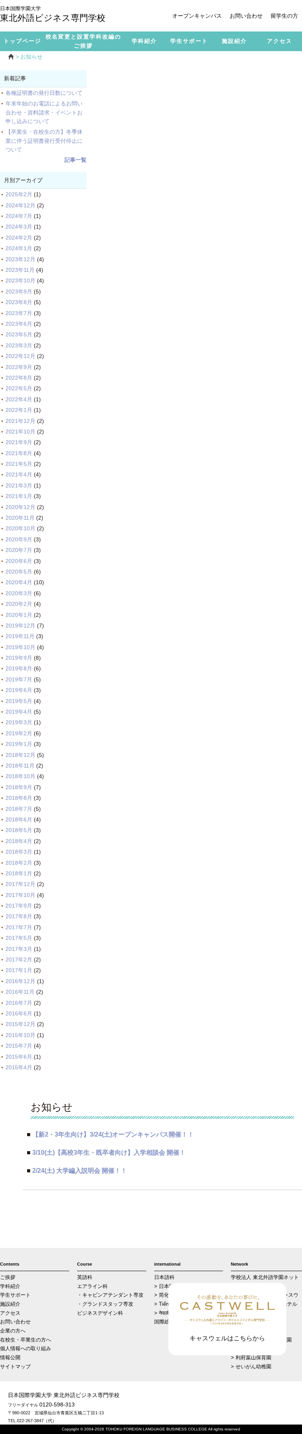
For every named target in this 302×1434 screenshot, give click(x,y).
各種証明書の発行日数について (44, 93)
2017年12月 (20, 884)
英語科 (84, 1277)
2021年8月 (19, 453)
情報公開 (10, 1357)
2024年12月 (20, 205)
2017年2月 (19, 959)
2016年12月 (20, 981)
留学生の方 (284, 16)
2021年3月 (19, 485)
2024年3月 (19, 226)
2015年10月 (20, 1035)
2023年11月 (20, 270)
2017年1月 (19, 970)
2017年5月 (19, 938)
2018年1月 (19, 873)
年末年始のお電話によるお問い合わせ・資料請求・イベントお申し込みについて (44, 112)
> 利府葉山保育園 (251, 1357)
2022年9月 (19, 367)
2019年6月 (19, 690)
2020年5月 (19, 571)
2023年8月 (19, 302)
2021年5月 (19, 464)
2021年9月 (19, 442)
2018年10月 (20, 776)
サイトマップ (15, 1366)
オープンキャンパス (197, 16)
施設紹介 (10, 1304)
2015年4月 (19, 1067)
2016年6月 (19, 1013)
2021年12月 (20, 421)
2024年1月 (19, 248)
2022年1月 (19, 410)
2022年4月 (19, 399)
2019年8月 (19, 668)
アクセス (10, 1313)
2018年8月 (19, 798)
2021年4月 (19, 474)
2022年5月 (19, 388)
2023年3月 (19, 345)
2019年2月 (19, 733)
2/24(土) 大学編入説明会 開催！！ (79, 1170)
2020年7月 (19, 550)
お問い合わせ (246, 16)
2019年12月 (20, 625)
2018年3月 (19, 852)
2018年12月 (20, 755)
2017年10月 (20, 895)
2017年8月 (19, 916)
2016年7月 (19, 1003)
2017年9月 (19, 905)
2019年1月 (19, 744)
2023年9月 (19, 291)
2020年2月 (19, 604)
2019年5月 (19, 701)
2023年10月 (20, 280)
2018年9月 (19, 787)
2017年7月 (19, 927)
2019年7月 (19, 679)
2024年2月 (19, 237)
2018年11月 (20, 765)
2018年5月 (19, 830)
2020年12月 (20, 507)
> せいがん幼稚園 (251, 1366)
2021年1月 (19, 496)
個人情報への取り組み (25, 1348)
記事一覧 (75, 160)
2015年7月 (19, 1046)
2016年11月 (20, 992)
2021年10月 (20, 431)
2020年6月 (19, 561)
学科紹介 (10, 1286)
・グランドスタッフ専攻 (105, 1304)
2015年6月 (19, 1057)
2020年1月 (19, 615)
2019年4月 (19, 712)
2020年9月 (19, 539)
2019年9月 (19, 658)
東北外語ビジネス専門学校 (52, 14)
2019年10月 (20, 647)
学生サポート (15, 1295)
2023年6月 (19, 324)
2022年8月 (19, 378)
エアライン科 (92, 1286)
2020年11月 (20, 518)
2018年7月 (19, 809)
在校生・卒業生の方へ (25, 1340)
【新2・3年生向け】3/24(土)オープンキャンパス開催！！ (113, 1134)
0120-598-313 (57, 1404)
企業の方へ (13, 1331)
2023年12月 (20, 259)
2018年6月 (19, 819)
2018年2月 (19, 863)
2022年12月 (20, 356)
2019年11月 (20, 636)
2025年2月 (19, 194)
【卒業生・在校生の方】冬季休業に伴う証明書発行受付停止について (44, 141)
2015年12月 (20, 1024)
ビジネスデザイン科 (100, 1313)
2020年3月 (19, 593)
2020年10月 (20, 528)
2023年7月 (19, 313)
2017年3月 (19, 949)
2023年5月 (19, 334)
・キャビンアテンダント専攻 (110, 1295)
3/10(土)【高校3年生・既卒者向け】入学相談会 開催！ (109, 1152)
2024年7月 (19, 216)
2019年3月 (19, 722)
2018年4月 (19, 841)
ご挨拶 (7, 1277)
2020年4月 (19, 582)
